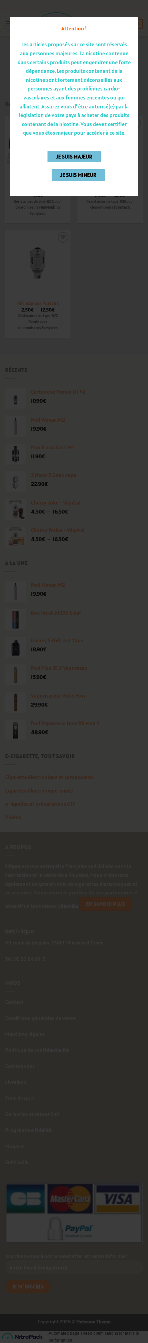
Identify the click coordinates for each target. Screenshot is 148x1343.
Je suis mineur (78, 174)
